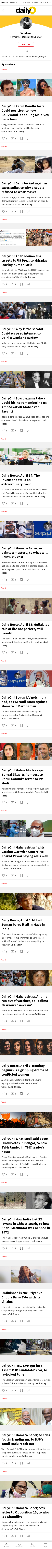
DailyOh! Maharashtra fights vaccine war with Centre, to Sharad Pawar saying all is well (24, 851)
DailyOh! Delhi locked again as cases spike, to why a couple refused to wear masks (24, 187)
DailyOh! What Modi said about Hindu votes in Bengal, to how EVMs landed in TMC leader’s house (25, 1145)
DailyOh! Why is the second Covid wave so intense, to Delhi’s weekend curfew (22, 333)
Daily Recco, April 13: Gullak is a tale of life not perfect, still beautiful (25, 628)
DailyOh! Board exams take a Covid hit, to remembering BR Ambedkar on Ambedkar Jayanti (24, 405)
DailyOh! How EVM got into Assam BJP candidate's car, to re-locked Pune (24, 1370)
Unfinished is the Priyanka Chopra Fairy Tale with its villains (21, 1297)
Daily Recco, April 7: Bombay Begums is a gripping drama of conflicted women (24, 1070)
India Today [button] (45, 3)
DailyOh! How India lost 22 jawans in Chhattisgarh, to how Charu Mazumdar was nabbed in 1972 (25, 1226)
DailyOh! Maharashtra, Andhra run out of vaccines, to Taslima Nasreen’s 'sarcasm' (24, 1000)
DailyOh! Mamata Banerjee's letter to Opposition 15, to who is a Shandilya (25, 1512)
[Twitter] (26, 50)
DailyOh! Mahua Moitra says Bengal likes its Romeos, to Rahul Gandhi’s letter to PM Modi (22, 776)
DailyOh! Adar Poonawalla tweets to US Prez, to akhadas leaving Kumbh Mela (24, 260)
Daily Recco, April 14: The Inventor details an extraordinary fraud (20, 479)
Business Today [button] (30, 3)
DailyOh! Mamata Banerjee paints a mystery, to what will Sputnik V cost (24, 552)
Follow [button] (26, 44)
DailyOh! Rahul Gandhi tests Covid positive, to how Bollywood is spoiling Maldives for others (25, 112)
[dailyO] (26, 10)
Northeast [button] (15, 3)
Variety (4, 69)
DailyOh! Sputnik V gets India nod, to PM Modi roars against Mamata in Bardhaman (24, 701)
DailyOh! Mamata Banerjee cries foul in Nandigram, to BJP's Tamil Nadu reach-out (25, 1439)
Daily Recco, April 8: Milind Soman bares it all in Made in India (23, 924)
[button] (4, 139)
